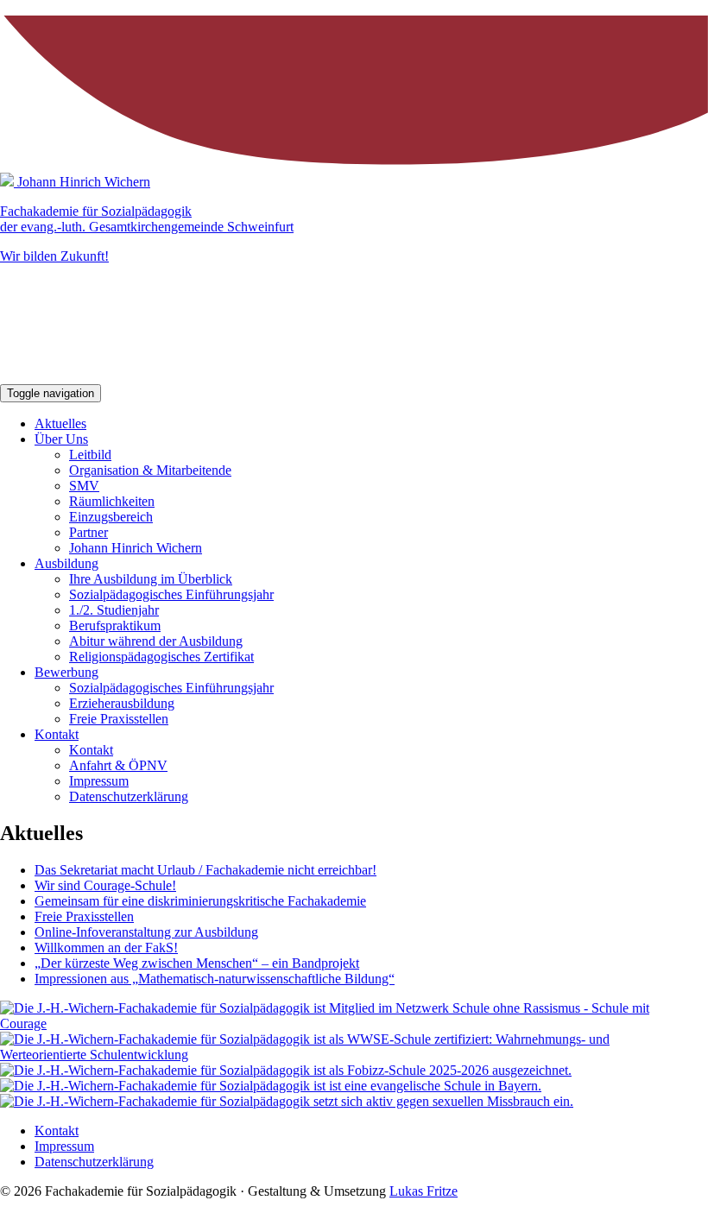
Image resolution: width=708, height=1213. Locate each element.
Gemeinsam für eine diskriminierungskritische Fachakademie (200, 901)
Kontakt (57, 734)
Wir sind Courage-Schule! (105, 885)
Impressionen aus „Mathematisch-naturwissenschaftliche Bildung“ (215, 978)
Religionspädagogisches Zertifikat (161, 656)
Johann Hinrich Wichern (135, 547)
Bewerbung (66, 672)
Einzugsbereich (111, 516)
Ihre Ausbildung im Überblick (150, 579)
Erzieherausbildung (121, 703)
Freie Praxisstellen (118, 718)
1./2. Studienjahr (114, 610)
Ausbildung (66, 563)
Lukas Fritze (423, 1191)
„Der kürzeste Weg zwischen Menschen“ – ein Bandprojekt (197, 963)
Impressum (99, 781)
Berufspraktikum (115, 625)
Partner (88, 532)
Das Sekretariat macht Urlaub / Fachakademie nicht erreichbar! (205, 869)
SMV (84, 485)
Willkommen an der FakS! (106, 947)
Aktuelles (60, 423)
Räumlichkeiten (112, 501)
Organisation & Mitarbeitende (150, 470)
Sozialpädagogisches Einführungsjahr (171, 594)
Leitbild (90, 454)
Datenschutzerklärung (128, 796)
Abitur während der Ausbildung (156, 641)
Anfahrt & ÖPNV (118, 765)
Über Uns (61, 439)
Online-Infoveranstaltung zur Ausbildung (146, 932)
